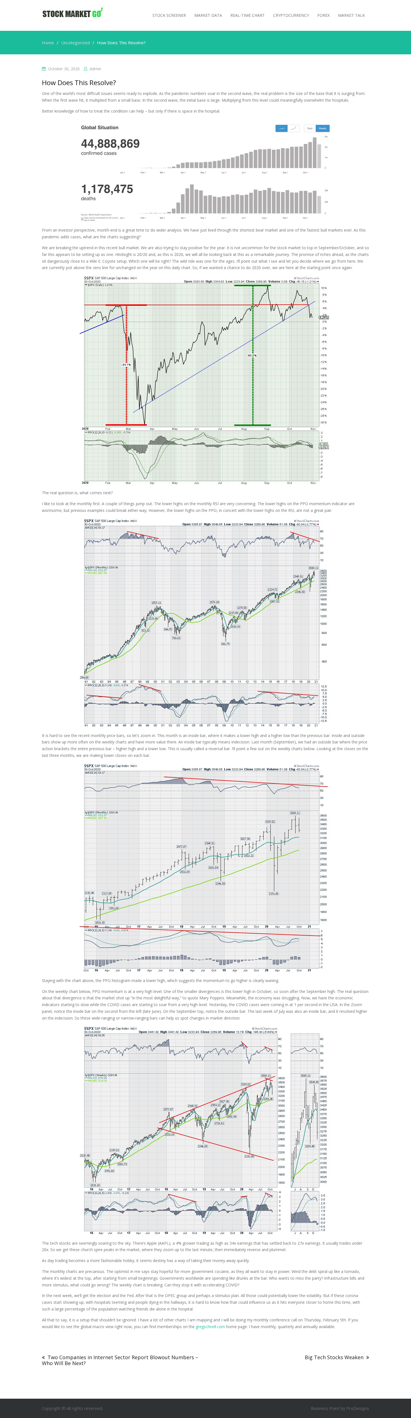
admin (95, 68)
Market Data (208, 15)
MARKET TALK (351, 15)
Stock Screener (169, 15)
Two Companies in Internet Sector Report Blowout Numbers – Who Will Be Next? (120, 1360)
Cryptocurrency (291, 15)
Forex (323, 15)
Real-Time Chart (247, 15)
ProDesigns (357, 1408)
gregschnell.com (210, 1326)
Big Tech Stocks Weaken (334, 1357)
